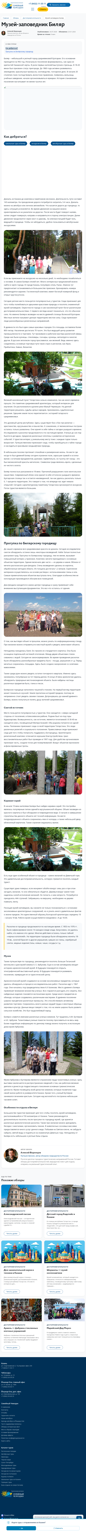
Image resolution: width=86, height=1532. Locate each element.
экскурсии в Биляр (38, 143)
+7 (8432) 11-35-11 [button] (37, 3)
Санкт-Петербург (7, 1462)
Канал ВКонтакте (11, 1518)
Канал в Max (9, 1515)
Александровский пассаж (17, 1214)
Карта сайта (5, 1441)
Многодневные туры (8, 1465)
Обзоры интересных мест (10, 1427)
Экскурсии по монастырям (10, 1471)
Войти (43, 9)
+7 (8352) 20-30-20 (7, 1377)
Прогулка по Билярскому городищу (19, 51)
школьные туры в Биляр (15, 143)
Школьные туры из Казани (11, 1479)
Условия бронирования (9, 1432)
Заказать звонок (58, 5)
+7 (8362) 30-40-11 (7, 1387)
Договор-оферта (7, 1435)
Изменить (59, 1528)
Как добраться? (12, 48)
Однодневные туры (8, 1468)
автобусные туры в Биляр (63, 143)
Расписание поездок (8, 1451)
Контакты (4, 1410)
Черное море (6, 1460)
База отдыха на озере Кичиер (12, 1485)
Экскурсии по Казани (9, 1474)
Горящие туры (6, 1482)
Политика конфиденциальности (12, 1438)
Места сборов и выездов (10, 1430)
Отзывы (4, 1413)
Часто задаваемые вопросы (11, 1424)
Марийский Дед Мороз (59, 1328)
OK (79, 1518)
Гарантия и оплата (8, 1415)
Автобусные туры (7, 1454)
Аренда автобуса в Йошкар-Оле (12, 1421)
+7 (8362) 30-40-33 (7, 1396)
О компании (5, 1407)
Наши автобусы (6, 1418)
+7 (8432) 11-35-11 (7, 1368)
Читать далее (11, 1233)
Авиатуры (4, 1457)
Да (22, 1528)
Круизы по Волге (7, 1477)
